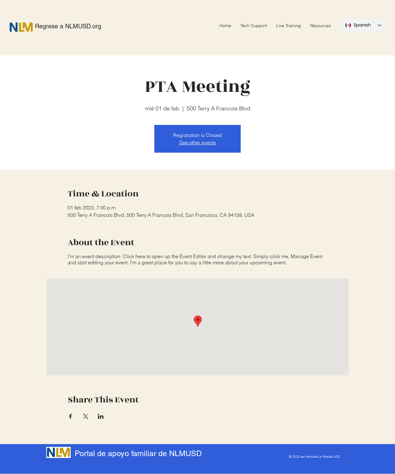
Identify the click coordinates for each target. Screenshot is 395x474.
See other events (197, 142)
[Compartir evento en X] (86, 416)
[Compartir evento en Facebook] (70, 416)
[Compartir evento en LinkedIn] (101, 416)
